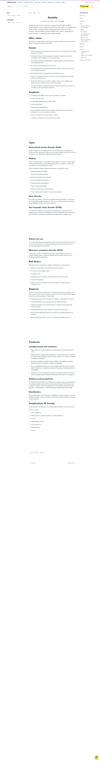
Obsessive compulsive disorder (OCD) (86, 40)
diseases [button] (13, 15)
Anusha (55, 21)
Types (81, 24)
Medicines (37, 2)
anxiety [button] (8, 15)
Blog (63, 2)
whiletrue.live (11, 2)
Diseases (44, 2)
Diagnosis (82, 46)
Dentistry (20, 2)
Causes (81, 18)
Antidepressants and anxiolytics (85, 52)
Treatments (82, 49)
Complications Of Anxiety (85, 60)
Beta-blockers (83, 57)
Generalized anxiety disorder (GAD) (85, 26)
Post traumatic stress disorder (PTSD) (85, 34)
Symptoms (82, 21)
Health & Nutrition (28, 2)
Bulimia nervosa (84, 37)
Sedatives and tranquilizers (87, 55)
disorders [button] (19, 15)
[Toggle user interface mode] (93, 2)
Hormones (58, 2)
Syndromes (51, 2)
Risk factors (82, 44)
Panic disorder (84, 31)
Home (30, 13)
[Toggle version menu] (91, 6)
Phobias (82, 29)
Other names (82, 15)
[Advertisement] (17, 44)
